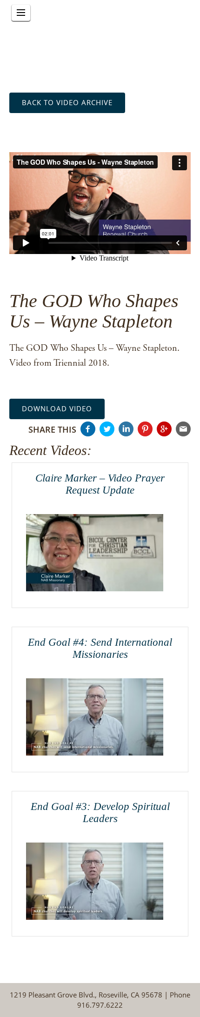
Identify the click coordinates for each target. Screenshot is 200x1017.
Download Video (57, 408)
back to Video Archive (67, 102)
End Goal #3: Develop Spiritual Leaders (100, 812)
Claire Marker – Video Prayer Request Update (100, 484)
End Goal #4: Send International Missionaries (100, 648)
